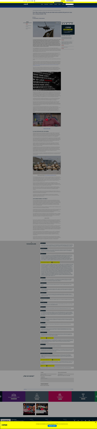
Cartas (59, 4)
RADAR (42, 4)
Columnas (55, 4)
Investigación (46, 4)
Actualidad (51, 4)
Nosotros (63, 4)
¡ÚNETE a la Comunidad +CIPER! (58, 2)
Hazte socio (52, 426)
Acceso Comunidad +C (70, 0)
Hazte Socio (63, 0)
